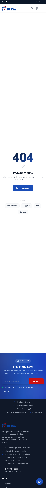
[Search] (32, 8)
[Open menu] (42, 8)
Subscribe (36, 381)
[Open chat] (39, 481)
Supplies (26, 206)
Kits (37, 206)
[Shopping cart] (37, 8)
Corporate (34, 2)
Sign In (41, 2)
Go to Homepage (23, 188)
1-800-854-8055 (11, 469)
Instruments (12, 206)
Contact (23, 212)
